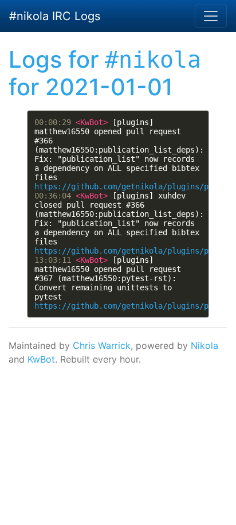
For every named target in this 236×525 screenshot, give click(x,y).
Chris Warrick (102, 345)
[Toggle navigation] (211, 16)
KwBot (41, 359)
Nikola (204, 345)
